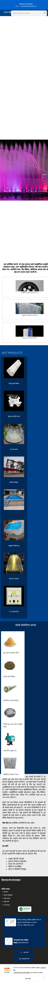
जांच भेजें (25, 952)
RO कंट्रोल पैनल (14, 611)
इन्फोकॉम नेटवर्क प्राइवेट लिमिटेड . (22, 973)
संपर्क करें (6, 901)
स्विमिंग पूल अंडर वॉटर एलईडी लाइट (12, 725)
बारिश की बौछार (14, 482)
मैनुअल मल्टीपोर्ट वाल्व (14, 416)
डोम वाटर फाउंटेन (14, 579)
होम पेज (6, 892)
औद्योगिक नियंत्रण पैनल (10, 774)
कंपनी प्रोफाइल (8, 895)
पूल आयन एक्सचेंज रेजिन (11, 653)
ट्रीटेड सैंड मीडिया (9, 676)
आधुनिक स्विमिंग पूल (13, 546)
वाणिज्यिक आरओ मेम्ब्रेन (11, 700)
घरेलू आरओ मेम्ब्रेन (14, 383)
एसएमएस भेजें (25, 959)
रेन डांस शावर (14, 449)
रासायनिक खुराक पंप (10, 750)
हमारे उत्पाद (7, 898)
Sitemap (7, 905)
